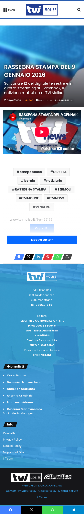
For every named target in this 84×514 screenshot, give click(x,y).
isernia (29, 180)
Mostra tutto (41, 240)
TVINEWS (57, 198)
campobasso (31, 171)
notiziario (54, 180)
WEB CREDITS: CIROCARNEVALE (42, 485)
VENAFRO (43, 207)
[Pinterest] (47, 257)
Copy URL (42, 228)
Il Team (8, 459)
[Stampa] (66, 257)
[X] (28, 257)
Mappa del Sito (13, 452)
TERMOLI (64, 189)
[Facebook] (18, 257)
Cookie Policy (12, 446)
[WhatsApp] (56, 257)
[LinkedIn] (37, 257)
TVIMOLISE (30, 198)
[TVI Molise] (42, 10)
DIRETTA (59, 171)
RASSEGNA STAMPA (30, 189)
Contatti (9, 433)
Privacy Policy (12, 440)
